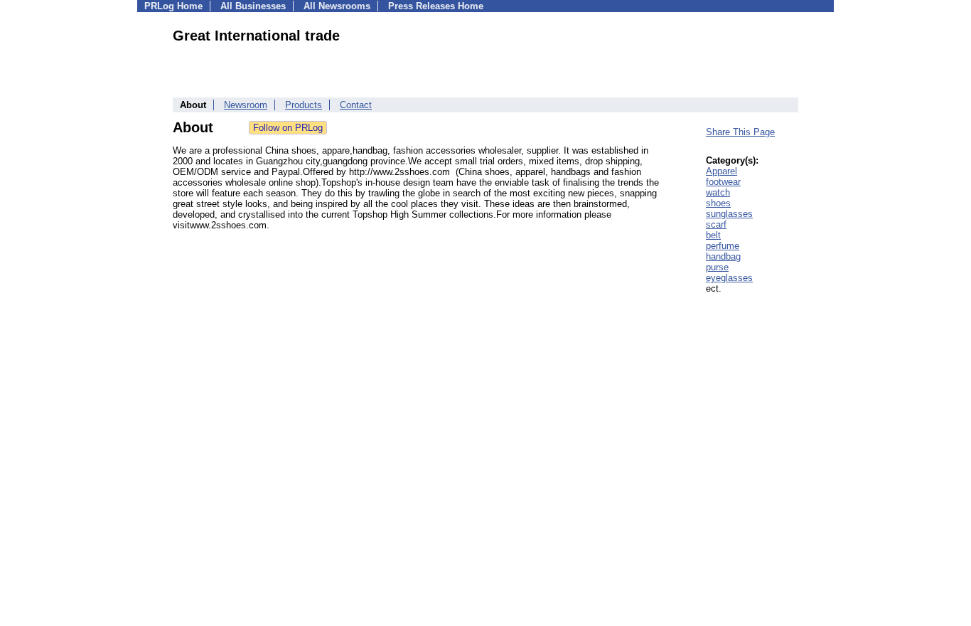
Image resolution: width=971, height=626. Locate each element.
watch (718, 192)
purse (717, 267)
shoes (718, 203)
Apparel (721, 171)
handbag (723, 256)
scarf (716, 224)
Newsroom (245, 105)
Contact (356, 105)
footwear (723, 181)
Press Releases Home (435, 6)
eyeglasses (729, 277)
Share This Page (740, 132)
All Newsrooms (337, 6)
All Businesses (253, 6)
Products (303, 105)
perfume (722, 245)
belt (713, 235)
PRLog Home (173, 6)
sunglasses (729, 213)
